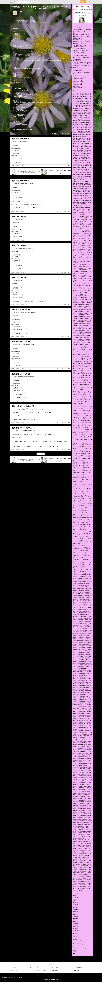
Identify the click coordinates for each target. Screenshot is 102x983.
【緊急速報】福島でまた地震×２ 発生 (22, 406)
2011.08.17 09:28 (61, 369)
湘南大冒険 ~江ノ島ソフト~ (79, 34)
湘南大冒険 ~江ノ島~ (78, 40)
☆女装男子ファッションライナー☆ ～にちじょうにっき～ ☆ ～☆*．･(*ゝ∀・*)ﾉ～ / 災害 (40, 7)
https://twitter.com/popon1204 (28, 21)
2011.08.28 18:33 (61, 272)
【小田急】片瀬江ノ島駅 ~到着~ (80, 45)
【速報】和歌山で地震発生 (19, 245)
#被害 (17, 166)
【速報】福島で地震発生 (18, 216)
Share (67, 133)
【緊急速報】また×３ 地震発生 (20, 374)
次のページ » (40, 454)
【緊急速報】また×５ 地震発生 (20, 309)
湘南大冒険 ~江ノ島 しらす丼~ (80, 41)
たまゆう (21, 12)
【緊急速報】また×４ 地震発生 (20, 342)
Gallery (55, 133)
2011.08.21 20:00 (61, 304)
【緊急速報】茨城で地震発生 (20, 139)
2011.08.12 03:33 (61, 449)
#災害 (22, 166)
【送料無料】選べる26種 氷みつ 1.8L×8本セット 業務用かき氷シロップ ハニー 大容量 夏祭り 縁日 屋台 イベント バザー (59, 172)
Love (61, 133)
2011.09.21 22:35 (61, 211)
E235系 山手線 (76, 86)
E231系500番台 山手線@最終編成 (81, 57)
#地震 (12, 166)
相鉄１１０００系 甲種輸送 (79, 77)
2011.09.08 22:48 (61, 240)
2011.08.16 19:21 (61, 401)
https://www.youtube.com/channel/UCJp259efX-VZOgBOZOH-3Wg (34, 23)
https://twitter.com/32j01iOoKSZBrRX (27, 20)
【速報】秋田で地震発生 (18, 277)
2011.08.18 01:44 (61, 336)
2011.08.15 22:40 (61, 422)
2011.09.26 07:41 (61, 166)
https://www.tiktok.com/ (22, 24)
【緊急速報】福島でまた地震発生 (21, 428)
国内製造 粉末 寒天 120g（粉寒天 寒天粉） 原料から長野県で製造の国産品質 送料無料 (29, 172)
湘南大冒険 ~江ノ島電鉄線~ (79, 33)
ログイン (89, 1)
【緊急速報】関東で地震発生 (20, 181)
